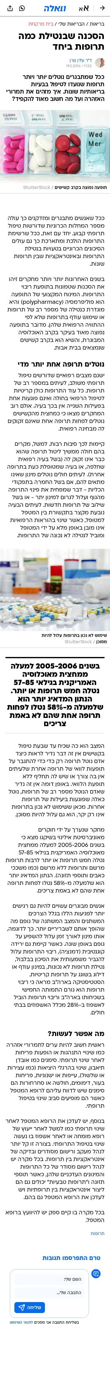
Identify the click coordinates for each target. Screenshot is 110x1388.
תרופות (98, 1234)
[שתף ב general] (10, 8)
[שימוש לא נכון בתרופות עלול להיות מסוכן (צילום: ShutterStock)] (55, 598)
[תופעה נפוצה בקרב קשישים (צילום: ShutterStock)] (55, 151)
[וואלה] (55, 8)
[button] (84, 8)
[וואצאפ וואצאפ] (22, 8)
